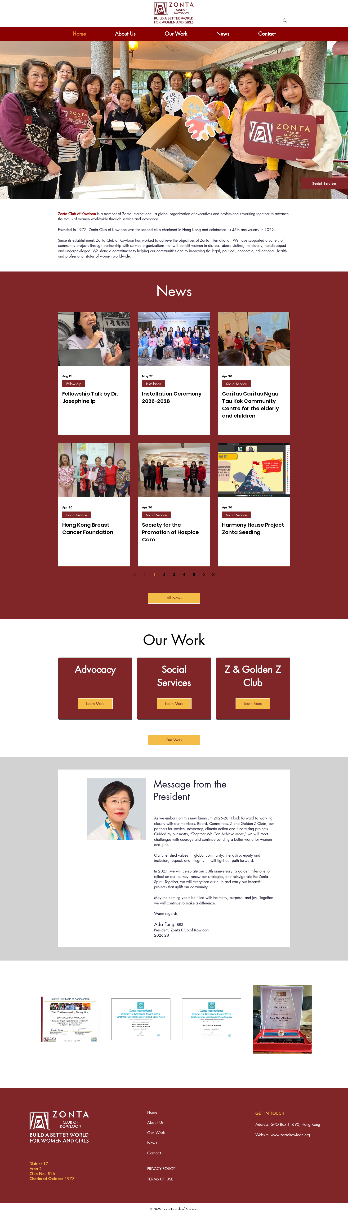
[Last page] (214, 574)
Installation (153, 384)
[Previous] (28, 120)
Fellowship (73, 384)
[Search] (285, 21)
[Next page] (204, 574)
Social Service (236, 384)
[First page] (134, 574)
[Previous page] (144, 574)
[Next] (320, 120)
